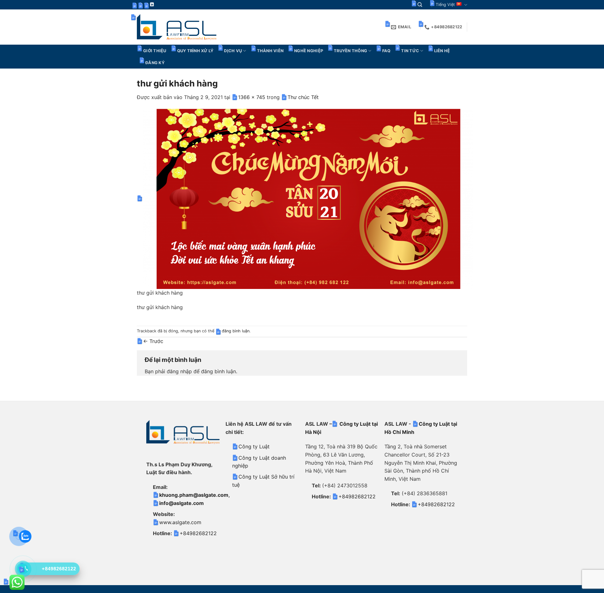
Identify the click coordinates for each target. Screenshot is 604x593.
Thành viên (270, 50)
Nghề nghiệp (308, 50)
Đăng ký (155, 62)
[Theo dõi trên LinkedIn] (152, 5)
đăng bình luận (235, 331)
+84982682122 (198, 533)
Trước (153, 341)
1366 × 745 (251, 97)
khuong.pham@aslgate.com (193, 495)
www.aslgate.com (180, 522)
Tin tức (410, 50)
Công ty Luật (254, 446)
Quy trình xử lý (195, 50)
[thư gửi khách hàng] (308, 198)
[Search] (419, 4)
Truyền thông (350, 50)
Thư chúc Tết (303, 97)
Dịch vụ (233, 50)
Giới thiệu (154, 50)
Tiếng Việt (445, 4)
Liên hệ (442, 50)
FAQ (386, 50)
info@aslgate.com (181, 503)
